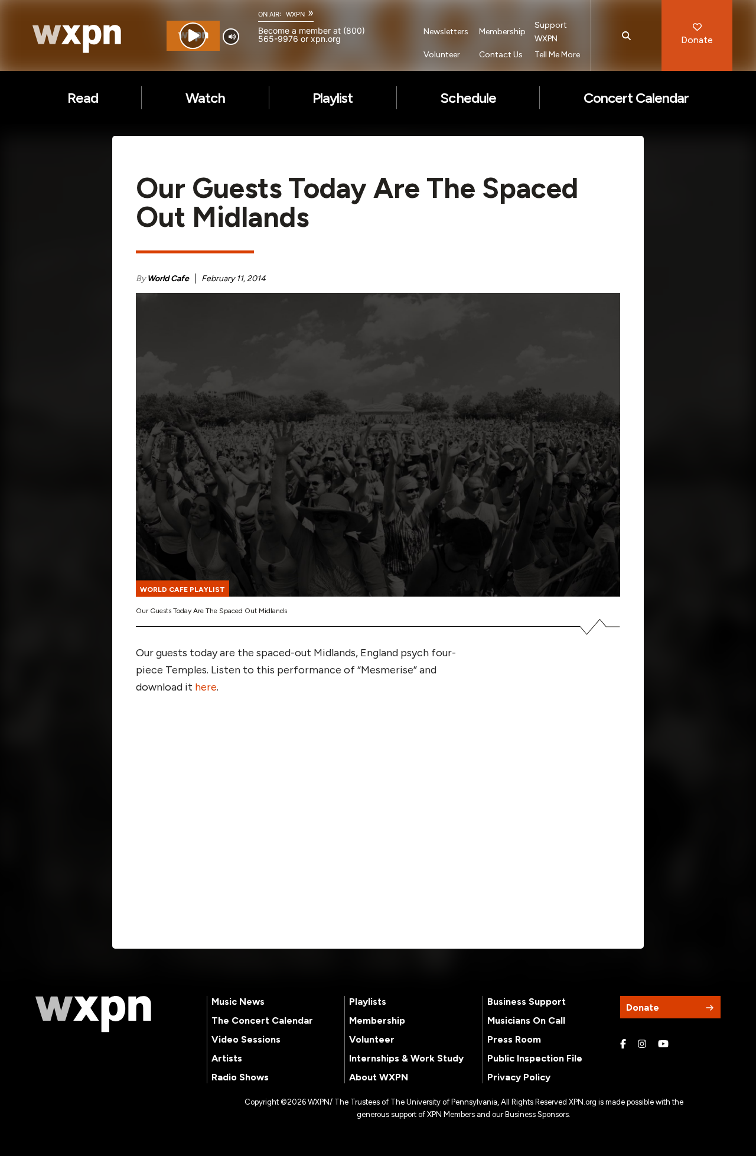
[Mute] (231, 36)
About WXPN (378, 1077)
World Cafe (168, 278)
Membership (502, 32)
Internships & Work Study (406, 1058)
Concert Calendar (636, 97)
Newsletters (445, 32)
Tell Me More (557, 55)
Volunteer (441, 55)
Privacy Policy (518, 1077)
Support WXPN (551, 32)
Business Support (526, 1001)
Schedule (468, 97)
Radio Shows (240, 1077)
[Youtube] (663, 1044)
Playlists (367, 1001)
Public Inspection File (534, 1058)
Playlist (332, 97)
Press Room (514, 1039)
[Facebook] (623, 1044)
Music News (238, 1001)
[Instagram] (642, 1044)
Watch (205, 97)
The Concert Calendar (262, 1020)
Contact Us (501, 55)
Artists (226, 1058)
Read (82, 97)
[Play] (193, 35)
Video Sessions (246, 1039)
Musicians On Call (526, 1020)
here (206, 686)
